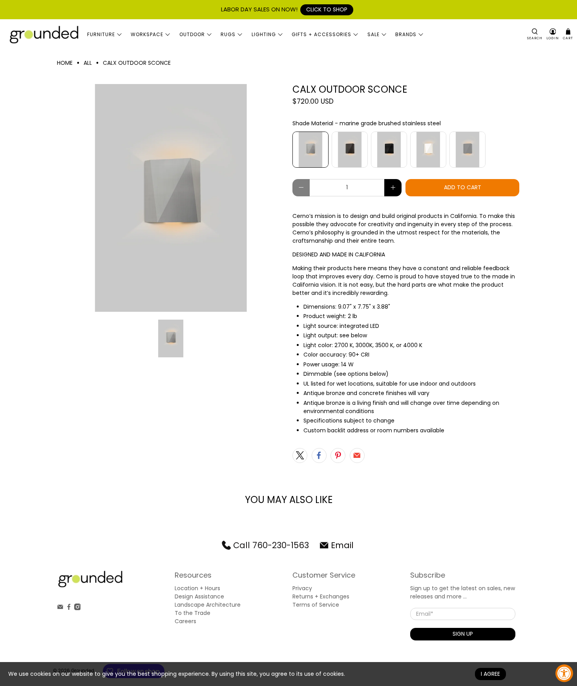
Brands (405, 34)
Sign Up (463, 634)
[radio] (310, 150)
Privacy (302, 588)
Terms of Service (315, 605)
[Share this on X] (299, 455)
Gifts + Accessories (321, 34)
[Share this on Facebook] (319, 455)
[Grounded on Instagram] (77, 608)
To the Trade (192, 613)
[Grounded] (43, 34)
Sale (373, 34)
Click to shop (326, 9)
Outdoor (192, 34)
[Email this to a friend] (357, 455)
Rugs (228, 34)
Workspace (147, 34)
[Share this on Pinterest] (337, 455)
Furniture (101, 34)
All (88, 63)
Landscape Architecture (208, 605)
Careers (185, 621)
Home (65, 63)
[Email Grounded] (60, 608)
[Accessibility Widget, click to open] (564, 673)
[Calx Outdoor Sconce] (171, 198)
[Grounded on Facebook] (69, 608)
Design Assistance (199, 596)
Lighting (264, 34)
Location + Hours (197, 588)
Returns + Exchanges (320, 596)
